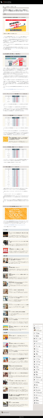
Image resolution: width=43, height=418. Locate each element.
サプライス (13, 48)
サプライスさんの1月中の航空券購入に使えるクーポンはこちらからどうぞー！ (14, 89)
